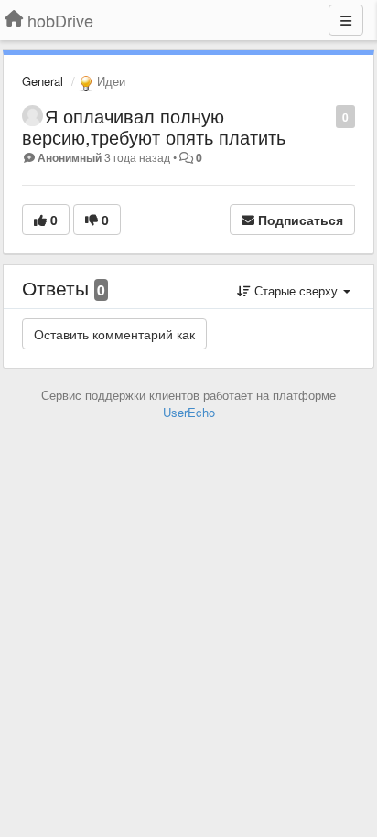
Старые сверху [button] (296, 290)
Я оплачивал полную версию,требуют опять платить (153, 126)
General (42, 81)
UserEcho (189, 412)
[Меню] (346, 20)
